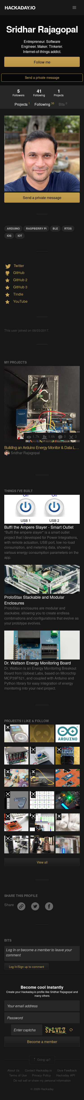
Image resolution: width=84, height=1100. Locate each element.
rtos (68, 228)
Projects (22, 104)
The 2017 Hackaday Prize (7, 794)
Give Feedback (67, 1070)
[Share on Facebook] (49, 904)
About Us (13, 1070)
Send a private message (42, 77)
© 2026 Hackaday (42, 1089)
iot (20, 236)
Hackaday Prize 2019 (33, 750)
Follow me (42, 62)
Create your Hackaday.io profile (25, 992)
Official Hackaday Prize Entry (7, 728)
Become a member (42, 1041)
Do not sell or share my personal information (42, 1080)
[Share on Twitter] (36, 904)
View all (42, 862)
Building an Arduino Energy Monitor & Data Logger (44, 447)
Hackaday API (65, 1075)
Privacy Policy (41, 1075)
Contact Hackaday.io (38, 1070)
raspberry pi (36, 228)
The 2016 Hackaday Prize (33, 794)
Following (44, 104)
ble (55, 228)
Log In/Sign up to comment (26, 966)
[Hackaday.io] (20, 7)
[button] (74, 7)
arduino (13, 228)
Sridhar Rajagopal (25, 452)
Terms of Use (18, 1075)
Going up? (43, 1059)
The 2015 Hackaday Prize (7, 772)
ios (9, 236)
